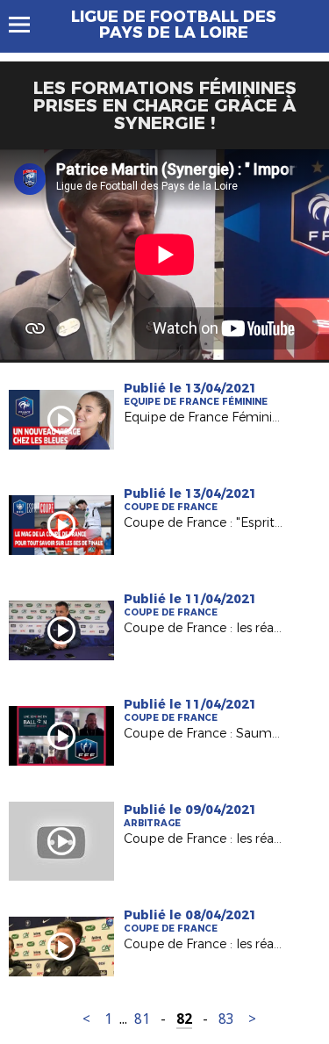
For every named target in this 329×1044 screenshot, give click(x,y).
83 (226, 1019)
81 (142, 1019)
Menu (27, 24)
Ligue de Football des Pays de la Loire (173, 24)
